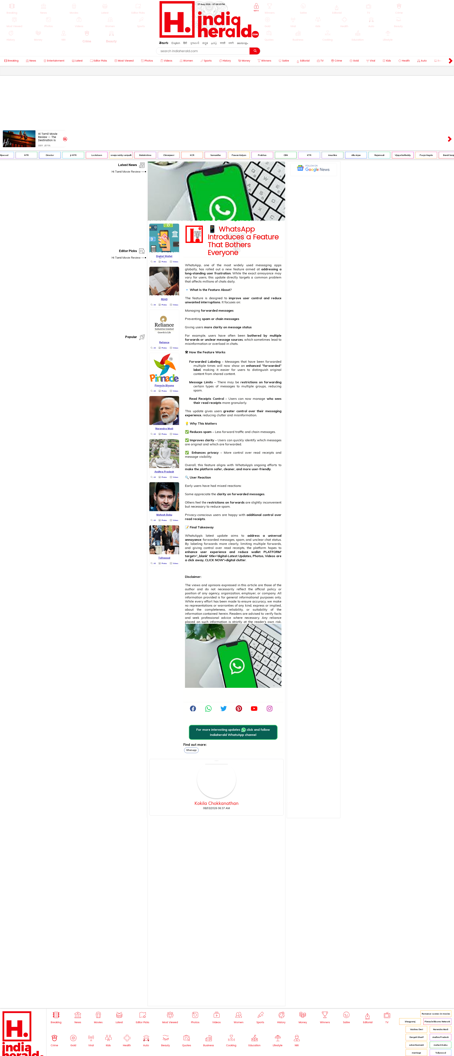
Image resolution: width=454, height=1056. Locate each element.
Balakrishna (129, 155)
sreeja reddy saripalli (105, 155)
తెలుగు (163, 43)
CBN (270, 155)
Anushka (316, 155)
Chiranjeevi (153, 155)
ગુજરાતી (194, 43)
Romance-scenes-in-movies (436, 1013)
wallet (256, 552)
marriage (416, 1052)
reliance (275, 618)
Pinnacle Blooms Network (437, 1021)
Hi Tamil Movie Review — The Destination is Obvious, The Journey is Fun (47, 137)
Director (34, 155)
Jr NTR (57, 155)
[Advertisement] (227, 102)
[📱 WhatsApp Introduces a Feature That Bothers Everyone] (216, 220)
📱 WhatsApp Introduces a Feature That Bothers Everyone (243, 241)
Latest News (127, 165)
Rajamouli (364, 155)
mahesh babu (440, 1045)
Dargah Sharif (416, 1037)
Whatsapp (191, 750)
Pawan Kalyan (223, 155)
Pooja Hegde (410, 155)
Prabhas (246, 155)
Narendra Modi (440, 1029)
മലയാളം (242, 43)
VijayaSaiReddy (387, 155)
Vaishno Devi (416, 1029)
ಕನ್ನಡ (205, 43)
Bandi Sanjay (433, 155)
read (204, 403)
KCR (176, 155)
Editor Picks (128, 252)
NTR (11, 155)
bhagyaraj (410, 1021)
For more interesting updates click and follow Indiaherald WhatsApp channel (233, 732)
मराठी (222, 43)
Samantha (200, 155)
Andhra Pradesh (440, 1037)
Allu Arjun (340, 155)
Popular (131, 338)
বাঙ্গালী (231, 43)
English (175, 43)
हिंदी (185, 43)
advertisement (416, 1045)
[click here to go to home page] (209, 36)
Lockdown (81, 155)
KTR (293, 155)
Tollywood (440, 1052)
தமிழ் (214, 43)
